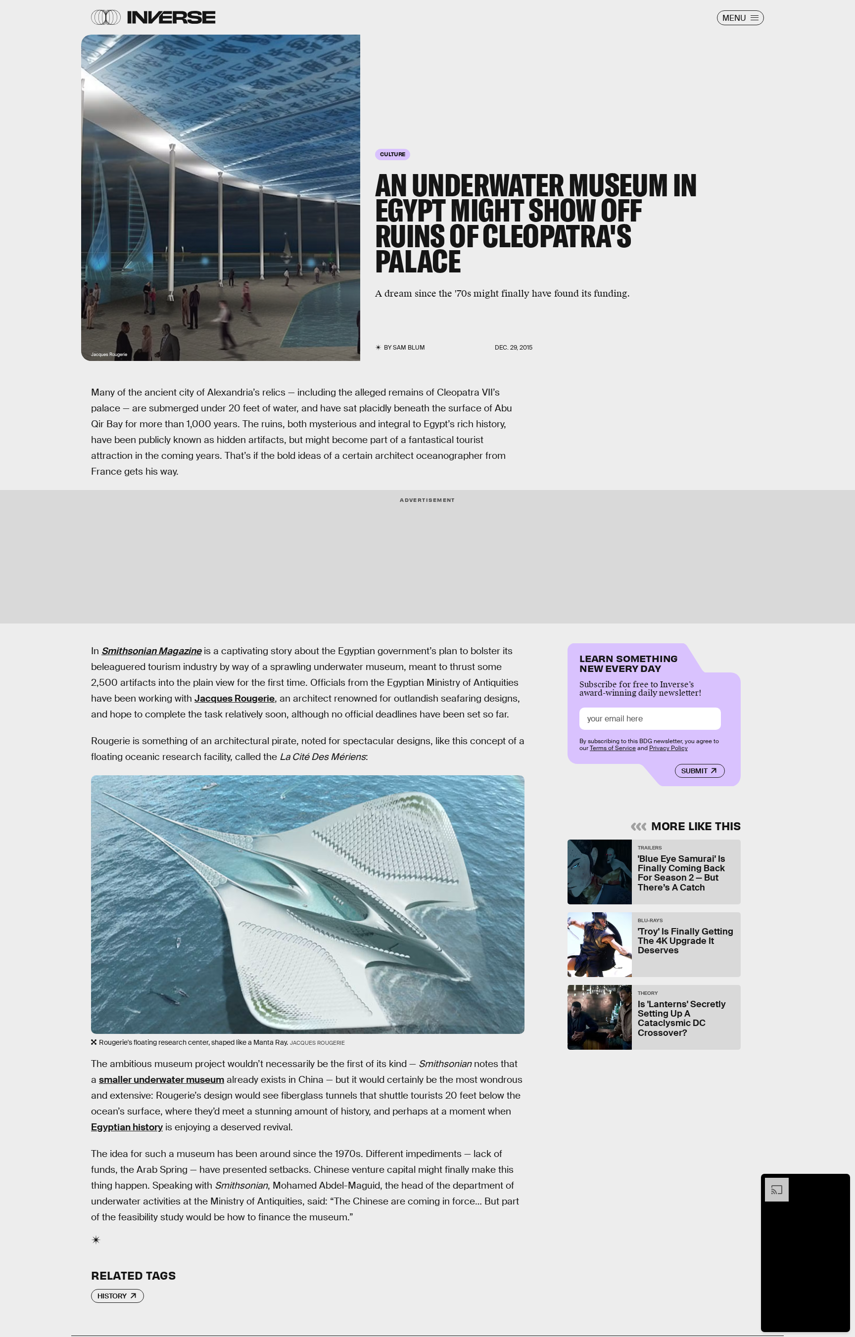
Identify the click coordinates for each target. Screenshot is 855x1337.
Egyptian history (127, 1127)
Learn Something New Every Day (628, 662)
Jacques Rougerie (234, 698)
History (112, 1296)
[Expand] (772, 1183)
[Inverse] (171, 17)
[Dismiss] (839, 1183)
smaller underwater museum (161, 1079)
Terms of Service (613, 748)
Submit (694, 770)
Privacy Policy (668, 748)
